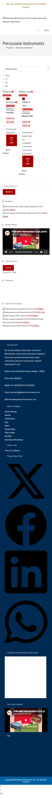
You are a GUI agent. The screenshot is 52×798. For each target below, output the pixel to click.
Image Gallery (10, 429)
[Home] (3, 48)
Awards (8, 415)
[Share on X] (26, 502)
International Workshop (14, 440)
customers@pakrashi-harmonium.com (24, 392)
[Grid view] (3, 64)
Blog (6, 422)
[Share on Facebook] (26, 546)
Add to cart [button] (11, 140)
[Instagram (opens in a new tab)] (27, 10)
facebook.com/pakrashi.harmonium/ (23, 653)
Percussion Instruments (24, 48)
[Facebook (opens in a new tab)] (24, 10)
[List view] (5, 64)
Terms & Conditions (12, 450)
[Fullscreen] (45, 252)
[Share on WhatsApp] (26, 646)
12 (6, 79)
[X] (3, 286)
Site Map (8, 436)
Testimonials (10, 418)
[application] (26, 241)
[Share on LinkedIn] (26, 596)
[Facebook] (3, 289)
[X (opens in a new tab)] (21, 10)
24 (6, 82)
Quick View (28, 109)
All (6, 86)
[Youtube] (3, 295)
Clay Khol (10, 113)
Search (9, 192)
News (7, 426)
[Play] (6, 252)
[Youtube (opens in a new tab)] (30, 10)
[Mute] (41, 252)
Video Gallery (10, 433)
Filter (8, 268)
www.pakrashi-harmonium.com (24, 399)
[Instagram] (3, 292)
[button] (10, 151)
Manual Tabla (27, 116)
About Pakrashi (11, 412)
